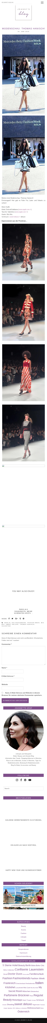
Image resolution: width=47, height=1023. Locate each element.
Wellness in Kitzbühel (21, 1008)
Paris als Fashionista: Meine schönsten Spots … (23, 611)
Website (5, 684)
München (26, 991)
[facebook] (21, 780)
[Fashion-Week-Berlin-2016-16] (23, 372)
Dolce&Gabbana (19, 622)
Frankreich (9, 983)
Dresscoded (26, 974)
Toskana (42, 1004)
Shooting (10, 1004)
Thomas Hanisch (27, 624)
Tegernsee (36, 1004)
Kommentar (7, 644)
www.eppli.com (24, 209)
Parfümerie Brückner (16, 995)
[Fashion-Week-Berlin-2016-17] (23, 433)
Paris (31, 996)
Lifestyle (23, 937)
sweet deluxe (14, 217)
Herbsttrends (30, 983)
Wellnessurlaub (33, 1008)
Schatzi (34, 1000)
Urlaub (5, 1008)
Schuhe (4, 1004)
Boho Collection (8, 970)
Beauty (23, 926)
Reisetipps (17, 1000)
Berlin (7, 622)
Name (4, 668)
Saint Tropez (27, 1000)
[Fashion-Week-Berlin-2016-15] (23, 312)
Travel (23, 940)
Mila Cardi (26, 987)
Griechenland (20, 983)
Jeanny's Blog (26, 1020)
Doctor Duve (15, 973)
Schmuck (40, 1000)
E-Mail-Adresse (8, 676)
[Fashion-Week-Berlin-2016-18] (23, 493)
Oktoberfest (35, 991)
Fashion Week (33, 622)
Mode (36, 987)
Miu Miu (33, 987)
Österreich (23, 1011)
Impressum (23, 953)
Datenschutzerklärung (23, 956)
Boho (33, 965)
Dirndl (5, 974)
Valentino (6, 626)
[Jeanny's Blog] (23, 12)
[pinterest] (25, 780)
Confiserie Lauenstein (29, 969)
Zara (42, 1008)
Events (23, 930)
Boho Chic (40, 965)
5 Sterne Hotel (10, 965)
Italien (39, 983)
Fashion (23, 933)
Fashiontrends (21, 978)
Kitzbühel (10, 987)
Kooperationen (23, 949)
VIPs (14, 1008)
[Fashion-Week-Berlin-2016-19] (23, 553)
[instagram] (17, 780)
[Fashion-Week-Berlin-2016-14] (23, 252)
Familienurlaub (37, 974)
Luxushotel (19, 987)
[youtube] (30, 780)
